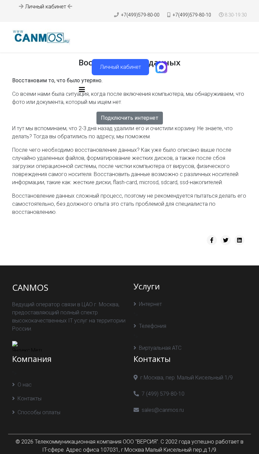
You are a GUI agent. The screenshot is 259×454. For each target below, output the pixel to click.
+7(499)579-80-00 (140, 15)
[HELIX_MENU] (82, 90)
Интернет (150, 304)
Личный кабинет (45, 6)
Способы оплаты (39, 412)
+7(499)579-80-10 (192, 15)
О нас (25, 384)
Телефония (152, 326)
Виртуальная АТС (160, 348)
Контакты (29, 398)
